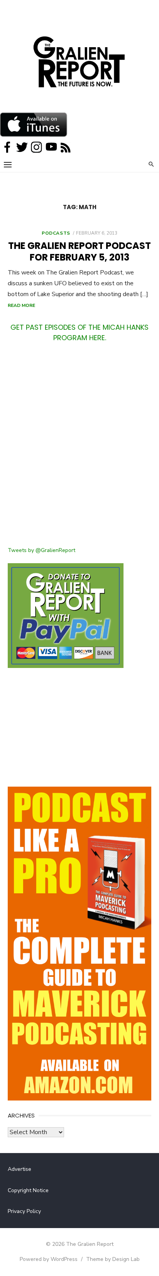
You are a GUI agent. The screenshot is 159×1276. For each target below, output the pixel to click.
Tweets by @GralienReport (41, 550)
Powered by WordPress (49, 1259)
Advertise (19, 1169)
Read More (21, 305)
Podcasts (56, 233)
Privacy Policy (24, 1211)
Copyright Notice (28, 1190)
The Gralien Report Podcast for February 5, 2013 (79, 251)
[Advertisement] (79, 449)
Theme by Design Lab (113, 1259)
